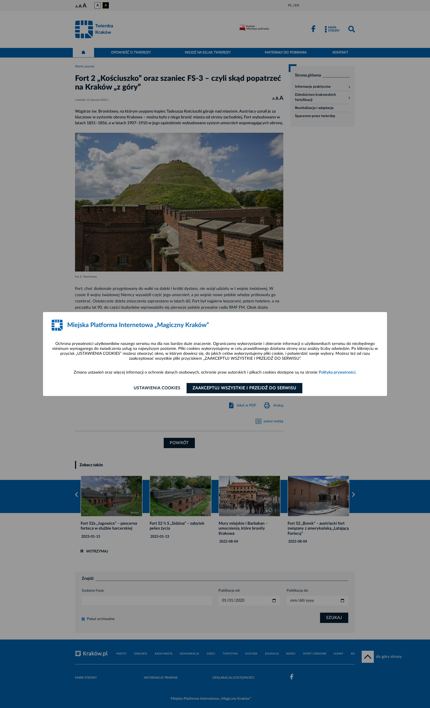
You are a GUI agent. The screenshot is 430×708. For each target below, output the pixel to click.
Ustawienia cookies (157, 388)
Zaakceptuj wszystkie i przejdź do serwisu (244, 388)
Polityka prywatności (337, 372)
